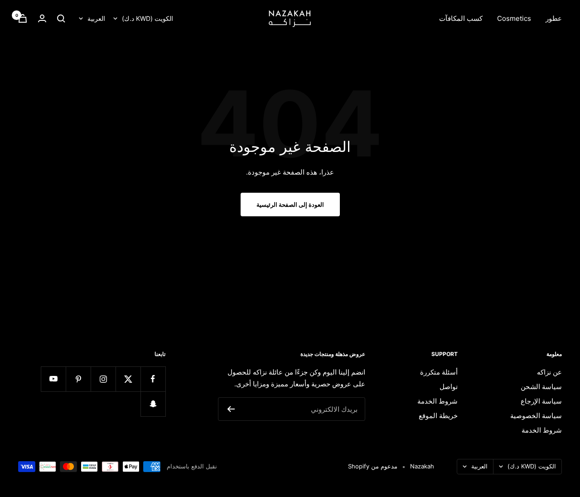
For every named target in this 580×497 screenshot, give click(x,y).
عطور (554, 18)
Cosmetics (514, 18)
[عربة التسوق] (22, 18)
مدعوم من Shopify (372, 466)
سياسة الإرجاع (541, 401)
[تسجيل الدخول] (42, 18)
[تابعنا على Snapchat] (152, 403)
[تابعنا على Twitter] (128, 378)
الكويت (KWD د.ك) (147, 18)
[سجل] (231, 409)
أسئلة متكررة (439, 372)
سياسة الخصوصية (536, 415)
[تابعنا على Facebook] (152, 378)
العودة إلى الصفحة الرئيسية (290, 204)
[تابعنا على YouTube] (53, 378)
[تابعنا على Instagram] (103, 378)
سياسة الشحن (541, 386)
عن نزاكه (549, 372)
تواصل (449, 386)
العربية (96, 18)
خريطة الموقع (438, 415)
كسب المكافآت (461, 18)
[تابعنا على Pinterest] (78, 378)
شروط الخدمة (542, 430)
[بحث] (61, 19)
